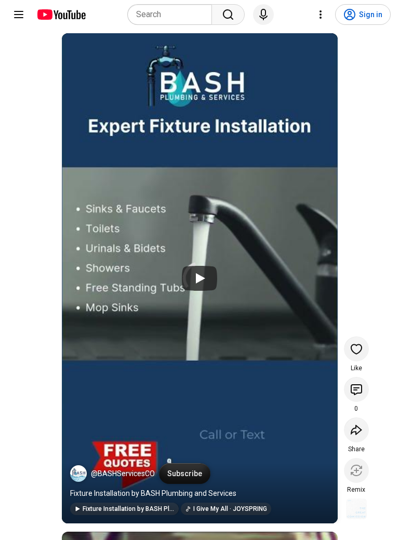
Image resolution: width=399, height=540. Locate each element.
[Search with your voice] (263, 14)
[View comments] (356, 389)
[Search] (228, 14)
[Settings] (320, 14)
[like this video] (356, 348)
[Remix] (356, 470)
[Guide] (18, 14)
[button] (78, 473)
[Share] (356, 429)
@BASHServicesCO (123, 473)
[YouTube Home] (61, 14)
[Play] (199, 278)
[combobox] (172, 14)
